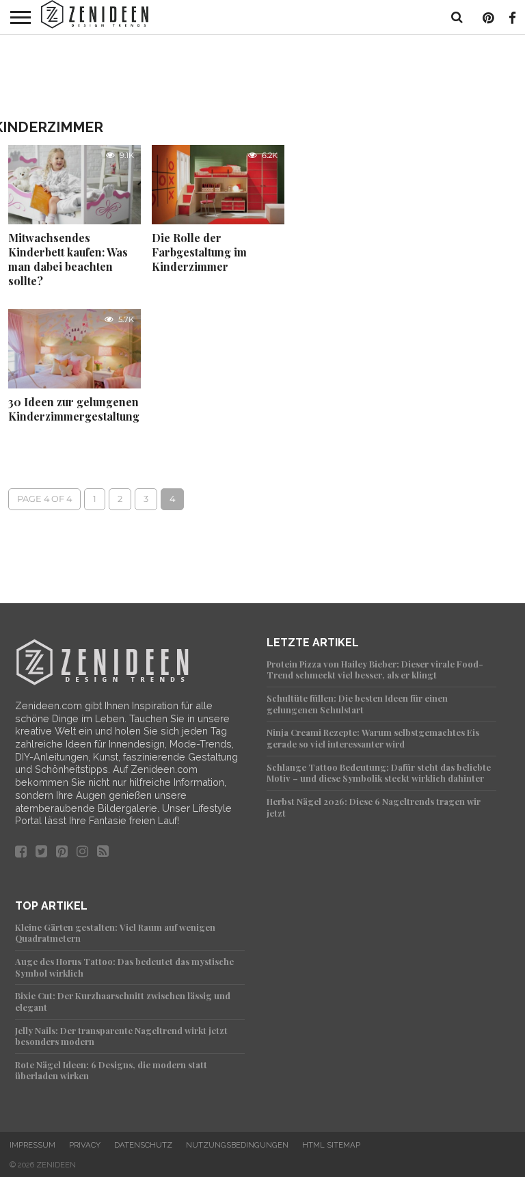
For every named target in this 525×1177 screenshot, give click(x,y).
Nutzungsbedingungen (237, 1145)
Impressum (32, 1145)
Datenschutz (143, 1145)
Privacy (84, 1145)
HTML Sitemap (331, 1145)
